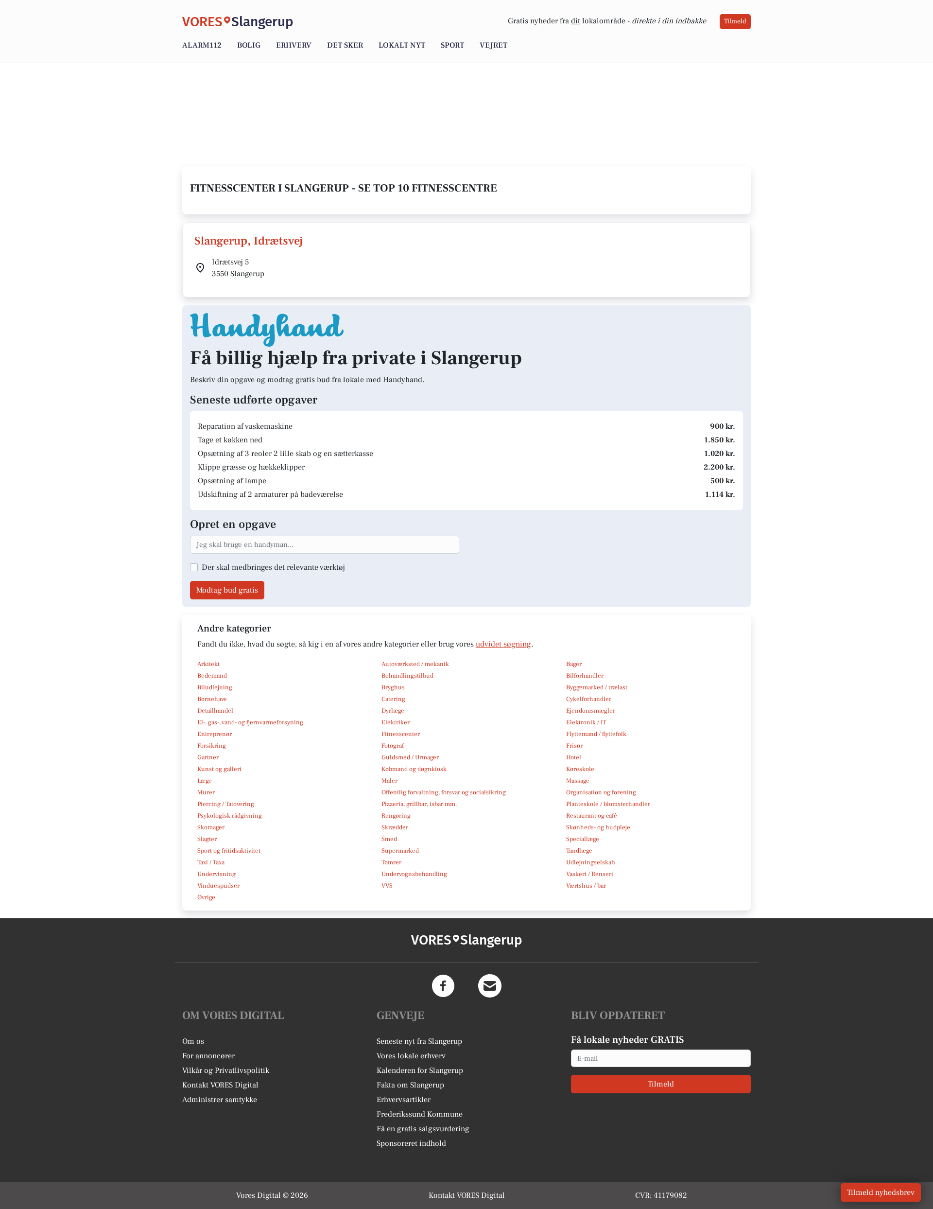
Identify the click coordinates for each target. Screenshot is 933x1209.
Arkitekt (208, 664)
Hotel (573, 757)
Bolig (248, 45)
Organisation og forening (601, 792)
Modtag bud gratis (227, 590)
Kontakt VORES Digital (220, 1085)
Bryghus (393, 687)
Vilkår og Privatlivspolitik (225, 1070)
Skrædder (394, 827)
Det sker (345, 45)
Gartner (208, 757)
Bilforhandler (585, 676)
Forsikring (211, 746)
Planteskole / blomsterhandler (608, 804)
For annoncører (208, 1056)
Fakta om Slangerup (410, 1085)
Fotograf (392, 746)
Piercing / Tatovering (225, 804)
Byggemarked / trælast (596, 687)
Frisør (574, 746)
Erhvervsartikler (404, 1099)
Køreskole (580, 769)
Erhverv (293, 45)
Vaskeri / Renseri (589, 874)
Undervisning (216, 874)
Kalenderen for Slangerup (420, 1070)
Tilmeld (735, 21)
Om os (193, 1041)
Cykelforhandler (588, 699)
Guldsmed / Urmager (410, 757)
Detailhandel (215, 711)
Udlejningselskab (590, 862)
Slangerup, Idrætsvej (248, 240)
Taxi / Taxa (211, 862)
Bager (574, 664)
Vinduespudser (218, 886)
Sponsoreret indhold (411, 1143)
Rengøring (396, 816)
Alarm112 (202, 45)
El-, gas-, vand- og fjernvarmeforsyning (250, 722)
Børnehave (212, 699)
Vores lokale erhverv (411, 1056)
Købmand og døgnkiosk (414, 769)
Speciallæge (582, 839)
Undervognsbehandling (414, 874)
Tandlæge (579, 851)
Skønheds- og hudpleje (598, 827)
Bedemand (212, 676)
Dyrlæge (392, 711)
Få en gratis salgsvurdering (423, 1129)
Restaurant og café (591, 816)
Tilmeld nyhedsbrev (881, 1192)
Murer (206, 792)
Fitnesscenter (400, 734)
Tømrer (391, 862)
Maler (389, 781)
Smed (389, 839)
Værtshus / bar (586, 886)
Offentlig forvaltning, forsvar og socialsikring (443, 792)
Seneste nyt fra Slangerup (419, 1041)
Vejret (493, 45)
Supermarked (400, 851)
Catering (393, 699)
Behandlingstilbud (407, 676)
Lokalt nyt (402, 45)
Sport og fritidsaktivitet (228, 851)
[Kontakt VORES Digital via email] (489, 986)
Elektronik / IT (586, 722)
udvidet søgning (503, 644)
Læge (204, 781)
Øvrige (206, 897)
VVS (387, 886)
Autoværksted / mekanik (415, 664)
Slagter (207, 839)
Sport (452, 45)
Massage (577, 781)
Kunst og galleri (219, 769)
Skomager (211, 827)
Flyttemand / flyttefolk (596, 734)
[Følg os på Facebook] (443, 986)
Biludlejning (214, 687)
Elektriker (395, 722)
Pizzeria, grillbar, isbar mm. (419, 804)
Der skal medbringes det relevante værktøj (273, 567)
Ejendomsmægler (590, 711)
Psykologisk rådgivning (229, 816)
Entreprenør (214, 734)
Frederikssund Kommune (420, 1114)
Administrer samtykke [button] (219, 1099)
